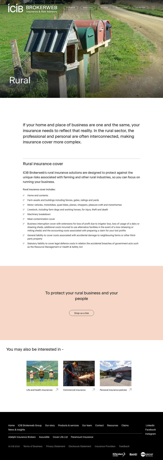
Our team (87, 425)
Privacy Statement (55, 446)
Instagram (150, 433)
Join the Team (140, 8)
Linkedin (150, 425)
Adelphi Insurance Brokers (22, 437)
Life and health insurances (39, 390)
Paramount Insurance (82, 437)
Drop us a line (81, 313)
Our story (50, 425)
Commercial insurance (74, 390)
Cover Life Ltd (60, 437)
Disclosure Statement (80, 446)
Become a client (121, 8)
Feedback (124, 446)
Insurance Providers (105, 446)
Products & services (68, 425)
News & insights (16, 429)
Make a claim (88, 8)
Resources (112, 425)
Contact (99, 425)
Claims (125, 425)
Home (11, 425)
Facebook (150, 429)
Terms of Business (32, 446)
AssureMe (44, 437)
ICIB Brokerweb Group (30, 425)
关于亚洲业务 (70, 8)
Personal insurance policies (113, 390)
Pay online (104, 8)
